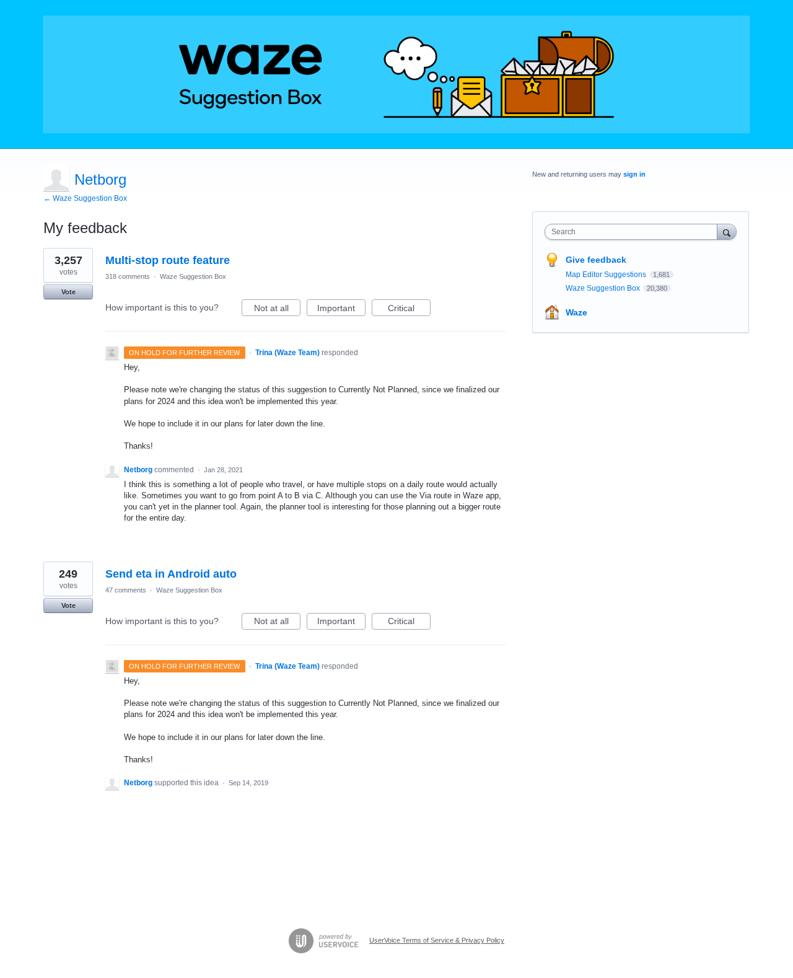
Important (341, 309)
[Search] (727, 231)
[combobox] (634, 231)
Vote (68, 292)
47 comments (125, 590)
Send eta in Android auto (171, 574)
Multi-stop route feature (167, 260)
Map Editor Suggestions (607, 274)
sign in (634, 174)
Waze (576, 312)
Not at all (277, 309)
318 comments (127, 276)
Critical (409, 309)
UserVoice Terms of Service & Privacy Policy (436, 940)
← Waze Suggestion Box (85, 198)
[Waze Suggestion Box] (396, 74)
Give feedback (596, 260)
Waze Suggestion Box (193, 276)
